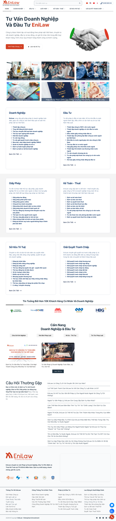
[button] (7, 309)
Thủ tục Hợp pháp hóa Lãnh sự (94, 499)
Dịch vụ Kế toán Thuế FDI (92, 506)
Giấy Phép (43, 8)
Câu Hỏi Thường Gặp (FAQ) (41, 502)
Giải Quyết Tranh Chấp (94, 8)
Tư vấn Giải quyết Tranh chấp (68, 509)
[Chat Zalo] (112, 511)
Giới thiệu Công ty (12, 494)
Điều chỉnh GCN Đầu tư (66, 499)
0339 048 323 (107, 3)
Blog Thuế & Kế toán (39, 499)
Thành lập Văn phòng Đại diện (94, 504)
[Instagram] (103, 518)
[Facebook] (97, 518)
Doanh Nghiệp (18, 8)
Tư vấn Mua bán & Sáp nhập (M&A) (70, 502)
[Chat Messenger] (112, 505)
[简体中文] (94, 3)
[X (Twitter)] (100, 518)
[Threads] (106, 518)
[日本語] (97, 3)
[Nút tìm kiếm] (79, 3)
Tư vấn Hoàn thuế (90, 509)
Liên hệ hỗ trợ (10, 506)
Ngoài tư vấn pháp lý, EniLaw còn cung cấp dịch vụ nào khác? (71, 400)
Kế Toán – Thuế (58, 8)
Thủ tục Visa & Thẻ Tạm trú (93, 497)
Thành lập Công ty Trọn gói (67, 506)
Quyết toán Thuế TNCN (92, 511)
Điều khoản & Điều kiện (13, 509)
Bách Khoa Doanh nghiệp (40, 494)
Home (7, 8)
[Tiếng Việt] (87, 3)
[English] (90, 3)
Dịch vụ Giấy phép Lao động (94, 494)
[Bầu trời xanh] (109, 518)
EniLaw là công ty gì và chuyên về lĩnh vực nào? (67, 383)
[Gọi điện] (112, 517)
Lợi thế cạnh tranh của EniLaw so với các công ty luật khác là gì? (73, 388)
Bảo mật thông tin (12, 511)
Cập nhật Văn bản (38, 497)
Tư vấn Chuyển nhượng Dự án (68, 504)
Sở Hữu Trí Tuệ (75, 8)
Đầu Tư (31, 8)
